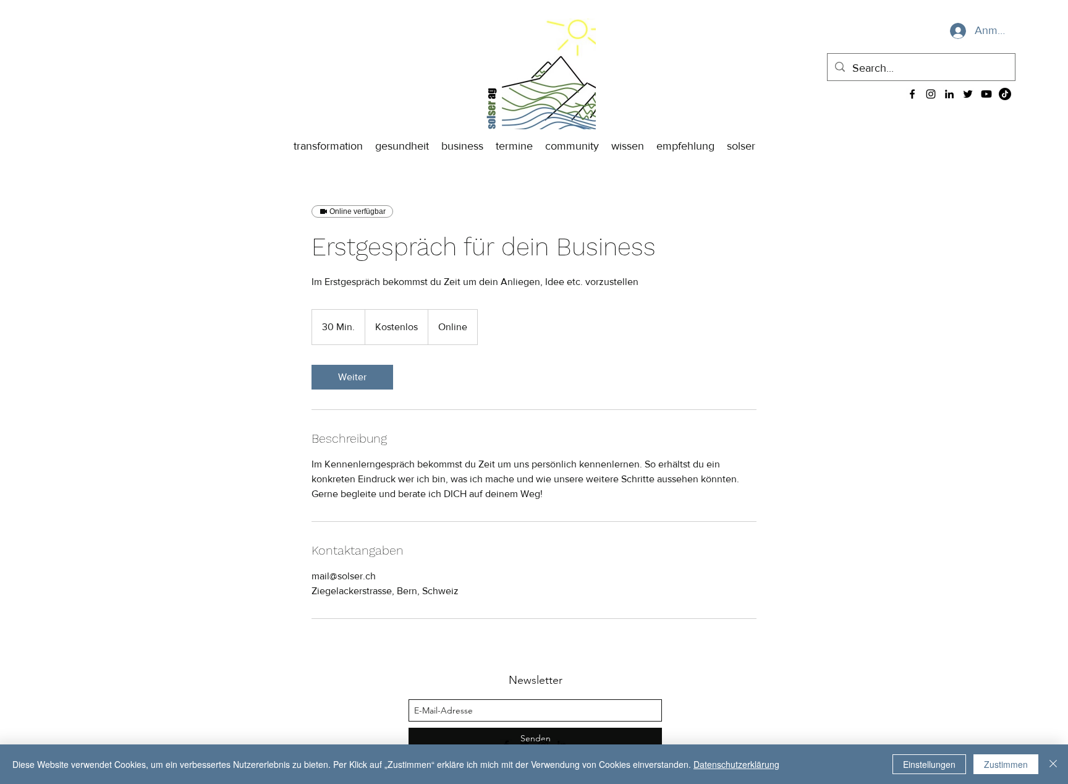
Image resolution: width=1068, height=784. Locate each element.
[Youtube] (986, 94)
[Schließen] (1053, 764)
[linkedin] (949, 94)
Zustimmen (1006, 764)
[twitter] (968, 94)
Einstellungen (929, 764)
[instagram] (931, 94)
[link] (352, 377)
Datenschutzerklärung (736, 764)
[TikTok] (1005, 94)
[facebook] (912, 94)
